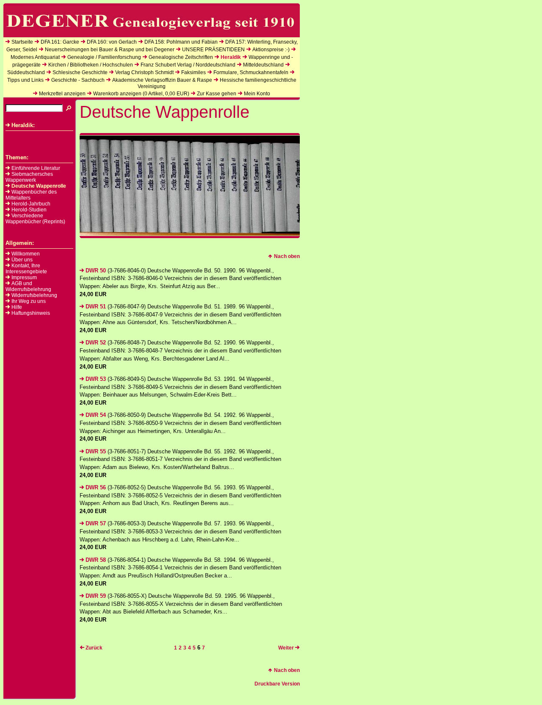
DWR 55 (96, 451)
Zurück (94, 648)
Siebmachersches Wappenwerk (29, 177)
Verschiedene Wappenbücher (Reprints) (35, 219)
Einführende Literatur (35, 168)
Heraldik (231, 57)
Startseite (22, 42)
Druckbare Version (277, 684)
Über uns (22, 260)
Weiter (286, 648)
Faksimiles (193, 72)
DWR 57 (96, 523)
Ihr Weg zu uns (28, 301)
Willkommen (25, 254)
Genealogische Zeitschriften (181, 57)
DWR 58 (96, 560)
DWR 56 (96, 487)
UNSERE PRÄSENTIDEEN (213, 50)
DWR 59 (96, 596)
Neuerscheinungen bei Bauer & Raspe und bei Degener (109, 50)
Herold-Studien (29, 210)
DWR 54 (96, 415)
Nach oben (287, 256)
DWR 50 (96, 270)
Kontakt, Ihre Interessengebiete (26, 269)
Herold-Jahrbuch (30, 204)
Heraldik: (23, 125)
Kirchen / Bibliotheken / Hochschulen (90, 65)
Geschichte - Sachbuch (78, 80)
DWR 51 (96, 306)
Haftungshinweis (30, 313)
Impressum (24, 277)
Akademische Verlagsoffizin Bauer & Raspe (162, 80)
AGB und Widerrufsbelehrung (28, 286)
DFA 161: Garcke (60, 42)
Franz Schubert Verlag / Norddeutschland (188, 65)
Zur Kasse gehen (216, 94)
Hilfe (16, 307)
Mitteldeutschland (263, 65)
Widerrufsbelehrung (34, 295)
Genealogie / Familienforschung (104, 57)
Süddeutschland (26, 72)
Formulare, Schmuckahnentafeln (250, 72)
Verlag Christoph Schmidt (144, 72)
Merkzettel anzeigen (62, 94)
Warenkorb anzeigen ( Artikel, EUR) (141, 94)
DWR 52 (96, 342)
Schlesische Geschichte (80, 72)
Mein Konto (257, 94)
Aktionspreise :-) (271, 50)
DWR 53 (96, 379)
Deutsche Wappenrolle (38, 186)
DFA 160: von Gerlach (112, 42)
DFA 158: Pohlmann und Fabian (181, 42)
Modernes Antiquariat (35, 57)
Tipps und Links (25, 80)
